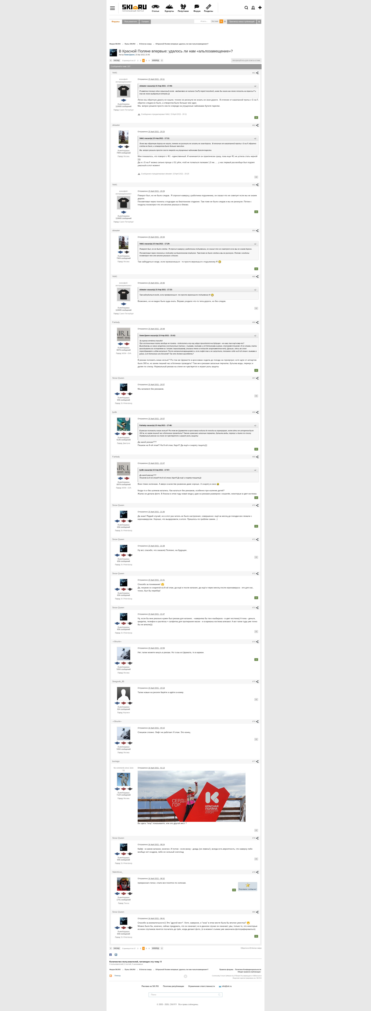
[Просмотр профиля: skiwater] (124, 137)
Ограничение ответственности (201, 986)
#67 (254, 378)
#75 (254, 682)
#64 (254, 231)
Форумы (116, 21)
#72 (254, 574)
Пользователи (130, 21)
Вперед (155, 60)
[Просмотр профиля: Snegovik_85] (123, 693)
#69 (254, 457)
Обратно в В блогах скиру (251, 948)
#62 (254, 125)
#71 (254, 539)
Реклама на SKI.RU (150, 986)
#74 (254, 642)
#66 (254, 322)
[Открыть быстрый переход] (259, 22)
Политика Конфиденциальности (248, 969)
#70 (254, 505)
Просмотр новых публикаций (241, 21)
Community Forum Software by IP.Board (226, 976)
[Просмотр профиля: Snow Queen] (124, 387)
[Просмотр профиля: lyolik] (123, 424)
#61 (254, 73)
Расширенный (225, 21)
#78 (254, 838)
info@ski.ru (227, 986)
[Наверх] (185, 976)
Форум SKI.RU (115, 969)
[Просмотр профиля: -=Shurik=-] (123, 654)
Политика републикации (173, 986)
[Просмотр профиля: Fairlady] (123, 334)
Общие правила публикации (249, 972)
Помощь (117, 975)
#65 (254, 277)
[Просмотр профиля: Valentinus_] (123, 884)
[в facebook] (110, 954)
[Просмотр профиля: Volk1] (123, 91)
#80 (254, 912)
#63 (254, 185)
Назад (116, 60)
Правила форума (226, 969)
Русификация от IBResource (251, 976)
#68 (254, 412)
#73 (254, 608)
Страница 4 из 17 (129, 60)
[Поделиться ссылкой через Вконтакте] (116, 954)
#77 (254, 761)
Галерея (145, 21)
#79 (254, 872)
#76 (254, 721)
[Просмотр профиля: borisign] (123, 779)
